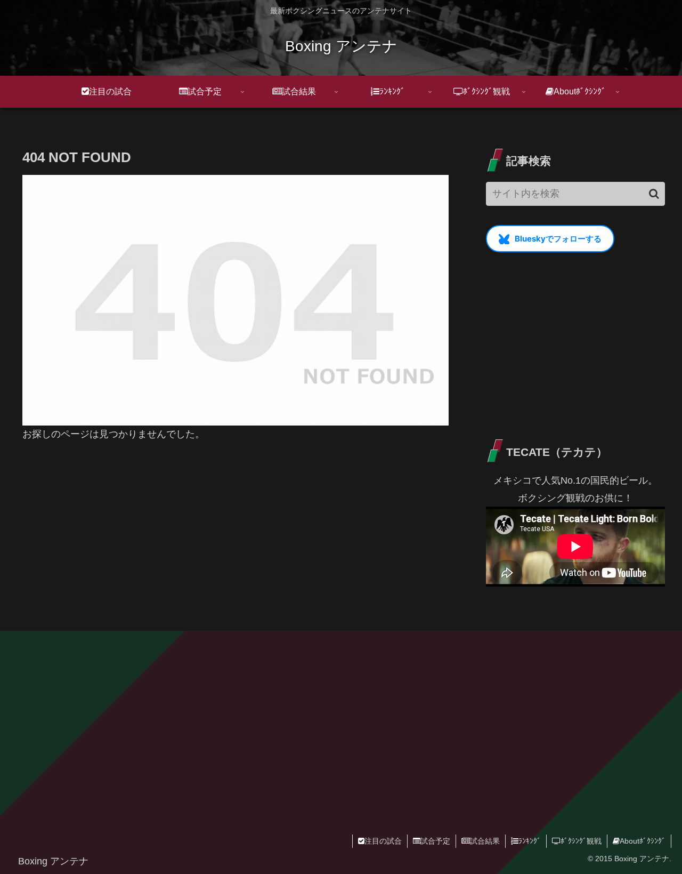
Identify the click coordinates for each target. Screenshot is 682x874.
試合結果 (485, 841)
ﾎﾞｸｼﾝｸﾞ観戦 (581, 841)
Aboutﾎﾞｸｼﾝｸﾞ (642, 841)
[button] (654, 194)
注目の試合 (383, 841)
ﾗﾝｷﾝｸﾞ (529, 841)
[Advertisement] (575, 344)
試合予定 (435, 841)
